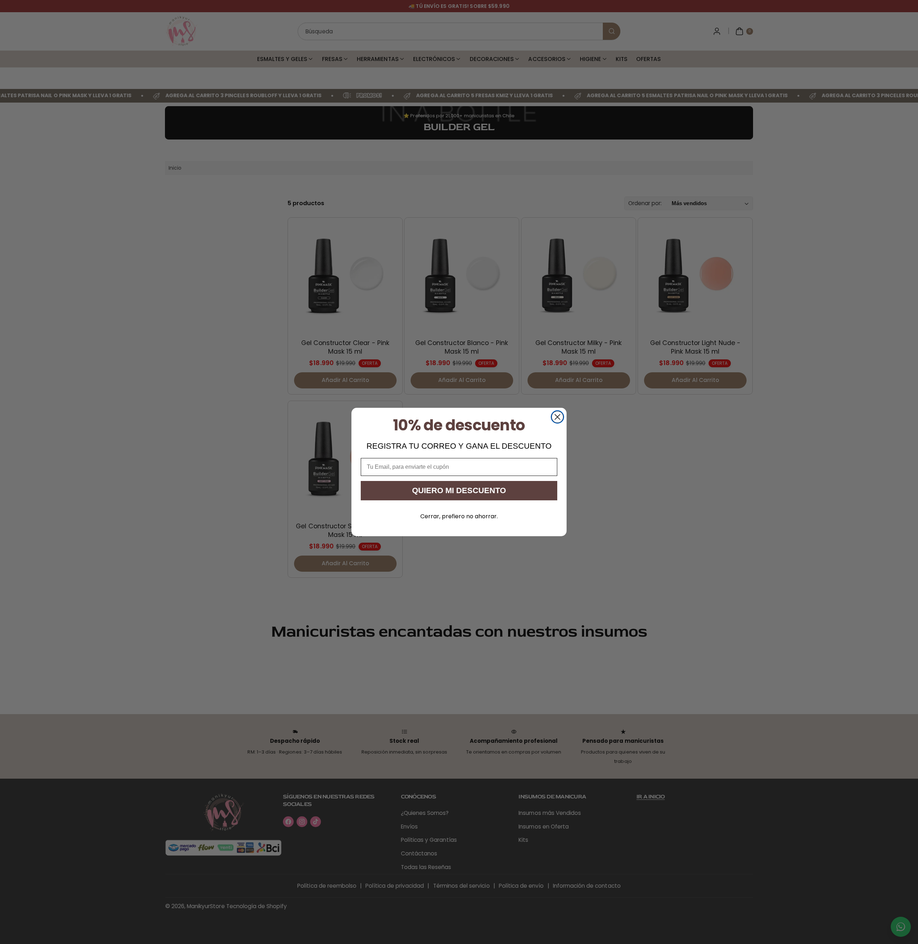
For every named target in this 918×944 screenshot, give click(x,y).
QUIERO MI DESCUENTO (459, 490)
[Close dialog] (557, 417)
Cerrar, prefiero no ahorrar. (459, 516)
